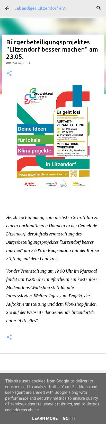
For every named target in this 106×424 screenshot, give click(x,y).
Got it (69, 418)
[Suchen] (99, 8)
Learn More (45, 418)
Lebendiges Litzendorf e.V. (40, 8)
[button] (9, 73)
